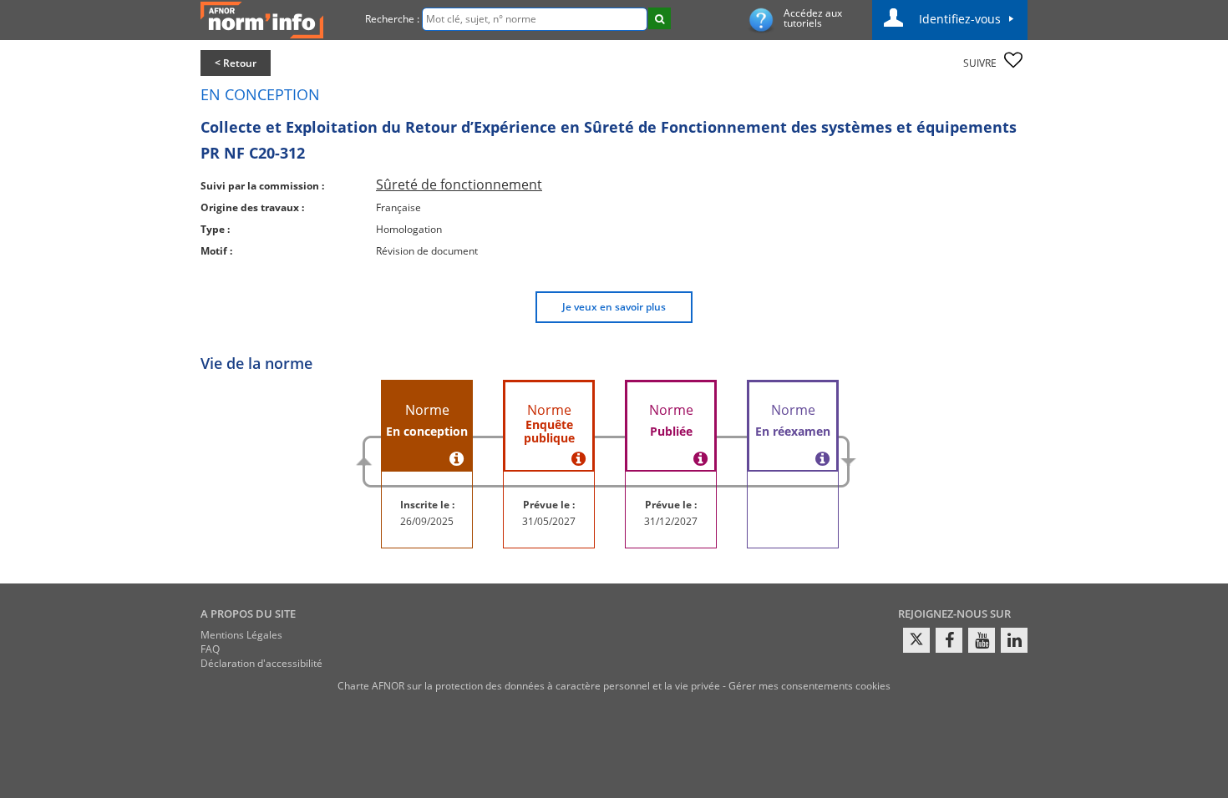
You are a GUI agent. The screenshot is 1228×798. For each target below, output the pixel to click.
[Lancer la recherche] (659, 18)
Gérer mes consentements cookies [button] (809, 686)
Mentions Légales (241, 635)
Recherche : (392, 19)
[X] (916, 640)
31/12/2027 (671, 521)
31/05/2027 (549, 521)
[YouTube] (981, 640)
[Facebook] (949, 640)
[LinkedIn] (1014, 640)
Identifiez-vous (960, 19)
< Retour (235, 63)
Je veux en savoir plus (614, 307)
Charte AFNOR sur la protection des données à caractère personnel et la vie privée (528, 686)
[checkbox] (1013, 60)
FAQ (210, 649)
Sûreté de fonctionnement (459, 184)
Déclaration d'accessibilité (261, 663)
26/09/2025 (427, 521)
